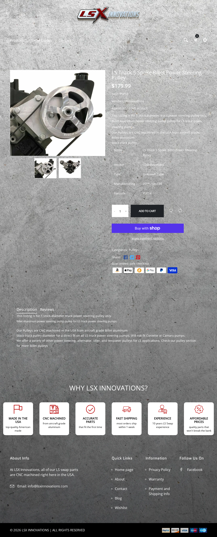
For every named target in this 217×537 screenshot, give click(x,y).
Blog (118, 498)
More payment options (148, 238)
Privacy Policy (159, 469)
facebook (194, 469)
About (120, 479)
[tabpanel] (45, 168)
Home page (124, 469)
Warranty (156, 479)
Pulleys (134, 250)
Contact (65, 40)
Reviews (47, 309)
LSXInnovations (153, 165)
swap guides (41, 40)
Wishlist (121, 507)
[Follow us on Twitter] (131, 257)
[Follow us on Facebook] (125, 257)
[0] (195, 40)
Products (17, 40)
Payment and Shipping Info (159, 491)
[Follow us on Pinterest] (138, 257)
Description (27, 309)
